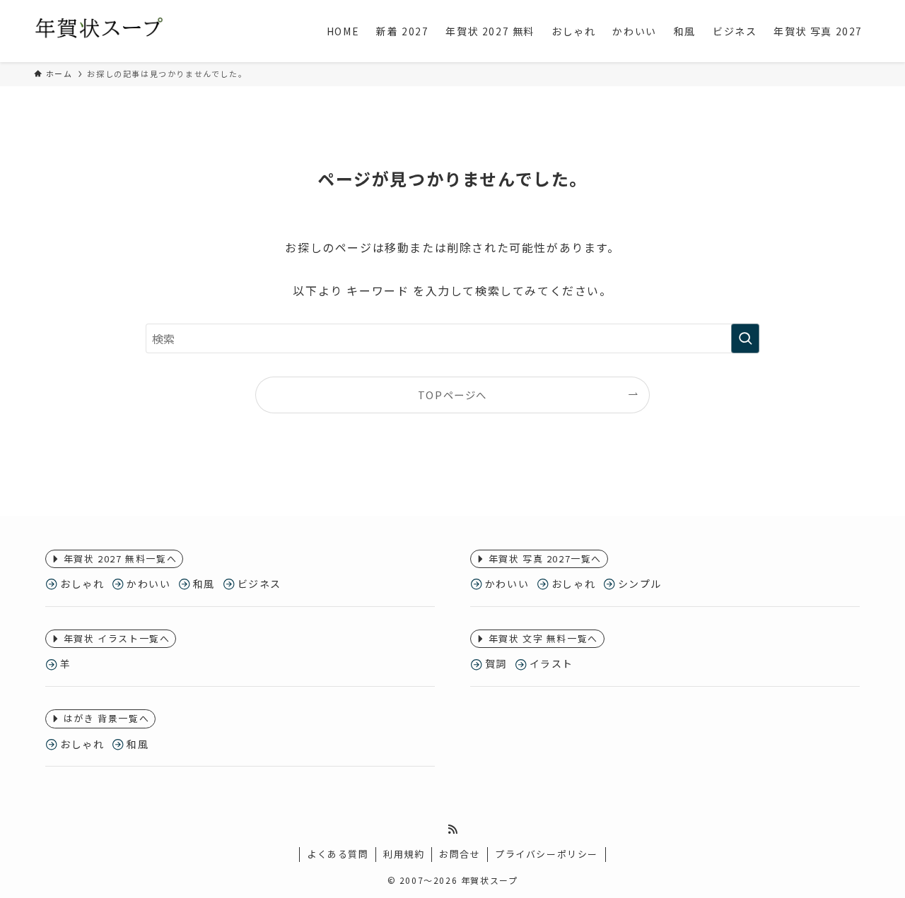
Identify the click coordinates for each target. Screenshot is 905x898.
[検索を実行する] (745, 338)
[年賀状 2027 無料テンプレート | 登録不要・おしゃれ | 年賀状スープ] (99, 31)
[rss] (452, 829)
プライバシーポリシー (546, 854)
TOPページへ (452, 394)
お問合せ (459, 854)
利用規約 (403, 854)
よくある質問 (338, 854)
